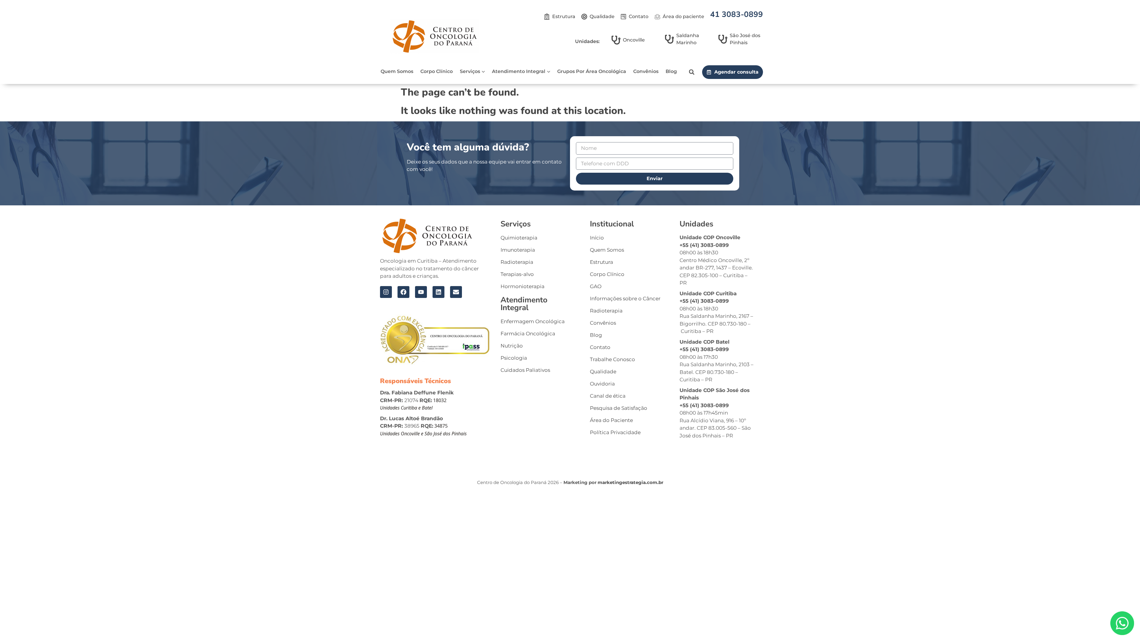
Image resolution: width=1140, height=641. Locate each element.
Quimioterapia (519, 238)
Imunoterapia (518, 250)
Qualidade (603, 372)
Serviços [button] (470, 71)
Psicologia (514, 358)
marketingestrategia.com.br (630, 482)
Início (597, 238)
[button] (691, 72)
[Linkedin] (438, 292)
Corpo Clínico (436, 71)
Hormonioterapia (522, 286)
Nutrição (512, 346)
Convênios (645, 71)
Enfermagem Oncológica (533, 321)
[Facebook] (403, 292)
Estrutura (601, 262)
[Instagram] (386, 292)
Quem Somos (397, 71)
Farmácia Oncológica (528, 334)
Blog (671, 71)
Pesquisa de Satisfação (618, 408)
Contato (600, 347)
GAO (595, 286)
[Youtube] (421, 292)
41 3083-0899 (736, 14)
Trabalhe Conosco (612, 359)
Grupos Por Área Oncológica (591, 71)
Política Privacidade (615, 432)
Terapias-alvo (517, 274)
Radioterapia (517, 262)
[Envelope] (456, 292)
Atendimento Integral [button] (518, 71)
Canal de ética (608, 396)
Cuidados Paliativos (525, 370)
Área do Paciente (611, 420)
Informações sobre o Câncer (625, 299)
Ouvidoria (602, 384)
